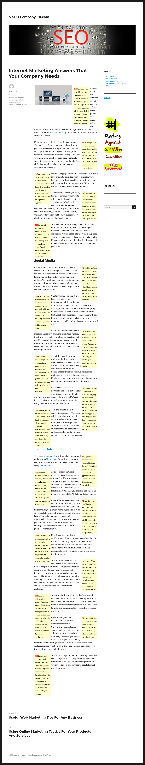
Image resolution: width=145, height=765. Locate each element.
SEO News (109, 86)
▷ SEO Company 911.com (29, 17)
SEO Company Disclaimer (115, 81)
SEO (10, 94)
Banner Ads (43, 449)
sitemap (107, 97)
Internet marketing (57, 132)
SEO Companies (111, 79)
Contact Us (110, 76)
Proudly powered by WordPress (39, 755)
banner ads (51, 456)
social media (22, 105)
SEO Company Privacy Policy (116, 84)
